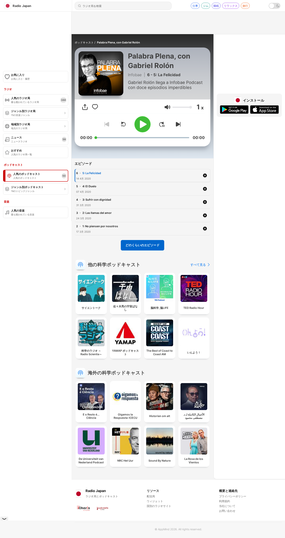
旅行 (245, 5)
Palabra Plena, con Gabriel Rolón (118, 42)
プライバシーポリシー (232, 496)
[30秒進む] (162, 124)
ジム (205, 5)
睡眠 (216, 5)
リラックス (231, 5)
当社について (227, 506)
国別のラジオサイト (159, 506)
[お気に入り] (95, 107)
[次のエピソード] (177, 124)
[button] (167, 107)
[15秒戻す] (123, 124)
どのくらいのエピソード (142, 245)
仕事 (195, 5)
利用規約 (224, 501)
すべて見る (198, 265)
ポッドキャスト (84, 42)
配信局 (151, 496)
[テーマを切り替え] (274, 6)
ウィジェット (155, 501)
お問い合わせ (227, 510)
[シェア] (85, 107)
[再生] (142, 124)
